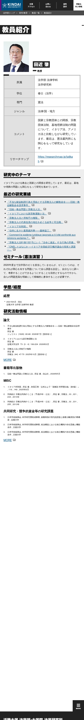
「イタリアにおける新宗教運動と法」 (27, 213)
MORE (8, 360)
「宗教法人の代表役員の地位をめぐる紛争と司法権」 (35, 222)
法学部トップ (9, 12)
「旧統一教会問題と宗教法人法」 (24, 209)
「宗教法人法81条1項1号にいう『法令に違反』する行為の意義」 (41, 242)
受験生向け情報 (78, 5)
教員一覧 (36, 12)
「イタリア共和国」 (17, 226)
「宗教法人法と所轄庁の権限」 (23, 217)
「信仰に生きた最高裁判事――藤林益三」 (29, 230)
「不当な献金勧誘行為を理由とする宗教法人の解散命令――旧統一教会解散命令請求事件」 (43, 203)
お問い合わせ (48, 5)
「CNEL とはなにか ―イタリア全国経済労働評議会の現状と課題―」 (41, 248)
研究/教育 (23, 12)
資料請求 (65, 5)
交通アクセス (31, 5)
